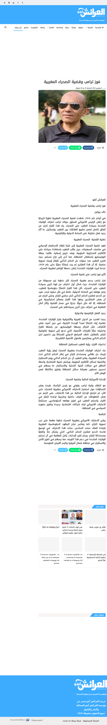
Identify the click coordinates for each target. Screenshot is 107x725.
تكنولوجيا (34, 27)
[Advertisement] (53, 50)
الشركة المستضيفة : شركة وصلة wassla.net (81, 721)
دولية (67, 27)
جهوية (80, 27)
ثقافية (51, 27)
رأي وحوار (18, 27)
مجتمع (26, 27)
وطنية (73, 27)
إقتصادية (59, 27)
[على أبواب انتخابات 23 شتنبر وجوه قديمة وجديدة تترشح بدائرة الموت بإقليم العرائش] (72, 517)
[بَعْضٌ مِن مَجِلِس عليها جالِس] (95, 517)
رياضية (42, 27)
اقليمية (90, 27)
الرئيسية (98, 27)
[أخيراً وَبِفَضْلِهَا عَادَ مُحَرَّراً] (49, 517)
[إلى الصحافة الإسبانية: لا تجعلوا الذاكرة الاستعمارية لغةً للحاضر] (95, 544)
